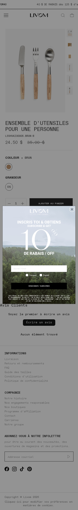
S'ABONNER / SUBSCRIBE (39, 286)
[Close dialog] (72, 209)
